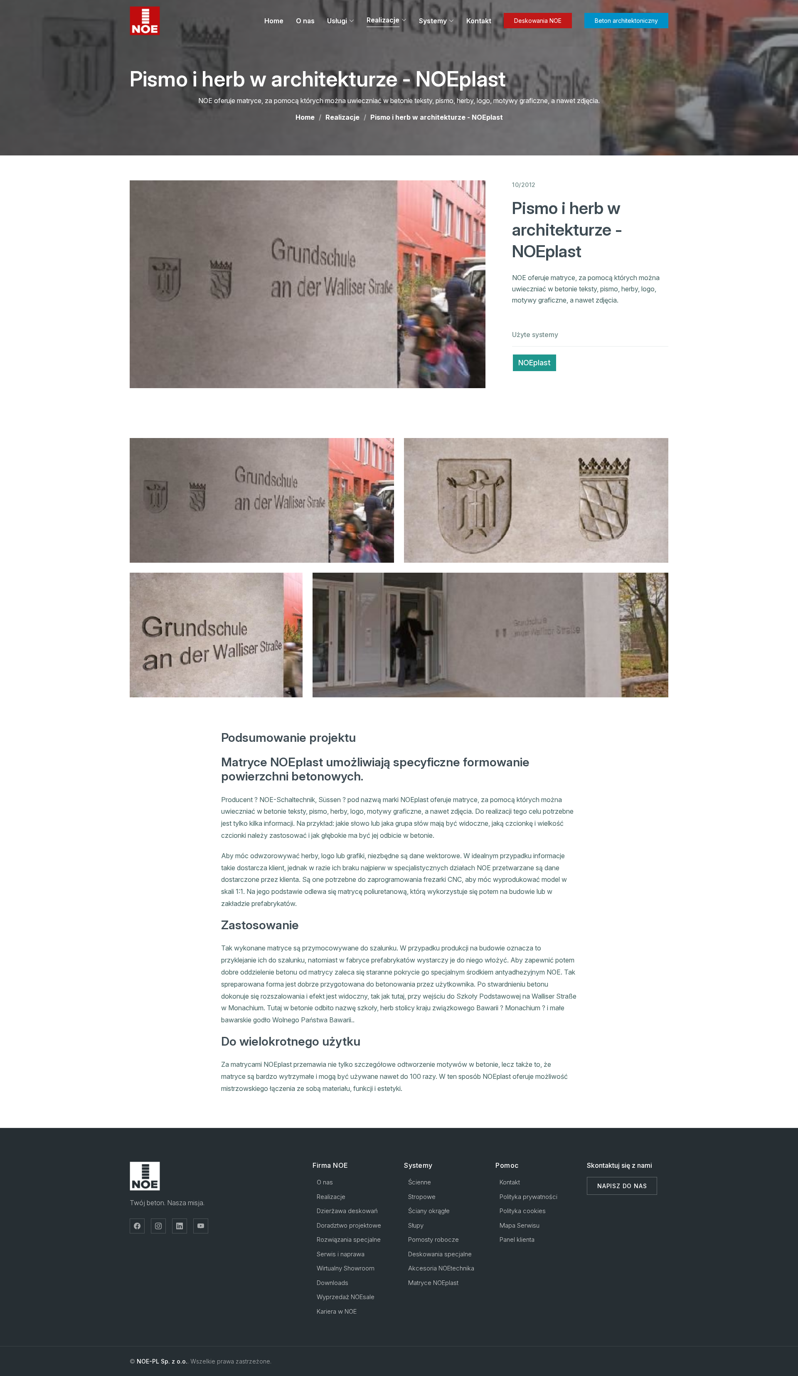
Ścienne (419, 1182)
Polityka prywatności (528, 1197)
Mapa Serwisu (519, 1225)
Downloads (332, 1283)
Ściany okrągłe (429, 1211)
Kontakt (478, 21)
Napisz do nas (622, 1185)
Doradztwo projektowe (349, 1225)
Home (273, 21)
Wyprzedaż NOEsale (345, 1297)
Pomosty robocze (433, 1239)
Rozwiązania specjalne (349, 1239)
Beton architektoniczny (626, 20)
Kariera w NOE (337, 1311)
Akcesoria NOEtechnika (441, 1268)
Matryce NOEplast (433, 1283)
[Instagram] (158, 1225)
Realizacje (342, 117)
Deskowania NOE (538, 20)
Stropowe (422, 1197)
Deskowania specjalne (440, 1254)
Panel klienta (517, 1239)
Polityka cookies (523, 1211)
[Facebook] (137, 1225)
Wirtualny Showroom (345, 1268)
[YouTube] (200, 1225)
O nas (305, 21)
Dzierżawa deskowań (347, 1211)
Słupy (416, 1225)
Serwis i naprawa (341, 1254)
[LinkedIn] (179, 1225)
